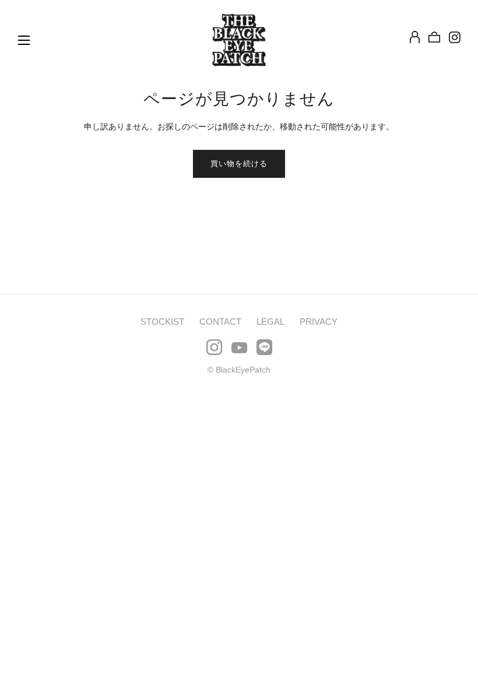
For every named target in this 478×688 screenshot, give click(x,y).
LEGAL (270, 322)
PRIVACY (319, 322)
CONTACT (220, 322)
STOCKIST (162, 322)
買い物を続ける (239, 163)
